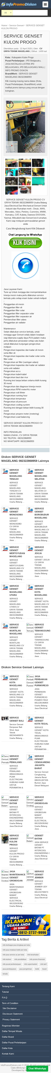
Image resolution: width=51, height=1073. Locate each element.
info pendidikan (20, 959)
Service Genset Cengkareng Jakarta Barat (42, 762)
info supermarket (30, 964)
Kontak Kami (8, 1053)
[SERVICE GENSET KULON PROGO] (25, 126)
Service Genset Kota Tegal (41, 720)
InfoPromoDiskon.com (11, 1065)
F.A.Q (4, 997)
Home (4, 25)
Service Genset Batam (14, 800)
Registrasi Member (11, 1025)
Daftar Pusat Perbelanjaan (14, 1042)
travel (44, 969)
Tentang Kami (8, 986)
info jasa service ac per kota (13, 955)
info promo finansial (37, 959)
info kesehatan (33, 955)
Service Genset (16, 25)
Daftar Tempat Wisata (12, 1031)
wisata (5, 974)
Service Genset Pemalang (15, 759)
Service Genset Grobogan (41, 800)
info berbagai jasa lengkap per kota (16, 945)
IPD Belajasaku (33, 60)
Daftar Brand (8, 1037)
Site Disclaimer (10, 1008)
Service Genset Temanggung (42, 627)
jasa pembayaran (9, 969)
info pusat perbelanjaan (12, 964)
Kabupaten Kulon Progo (23, 57)
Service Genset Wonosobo (16, 511)
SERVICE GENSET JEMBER (39, 874)
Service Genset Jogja (39, 550)
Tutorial (5, 992)
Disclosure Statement (13, 1014)
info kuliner (7, 959)
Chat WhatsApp (37, 1068)
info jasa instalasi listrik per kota (15, 950)
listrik (37, 969)
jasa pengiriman (25, 969)
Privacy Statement (11, 1019)
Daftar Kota (7, 1048)
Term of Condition (10, 1003)
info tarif (43, 964)
